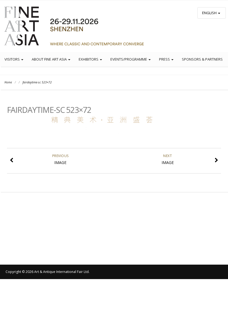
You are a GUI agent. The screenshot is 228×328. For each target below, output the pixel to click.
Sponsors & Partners (202, 59)
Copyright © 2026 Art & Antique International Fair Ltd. (48, 271)
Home (8, 82)
